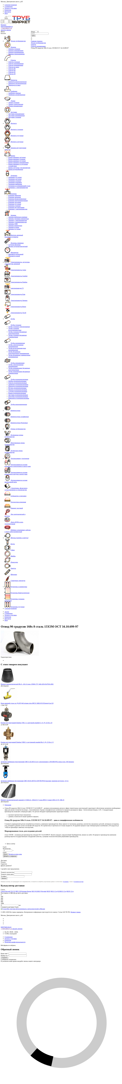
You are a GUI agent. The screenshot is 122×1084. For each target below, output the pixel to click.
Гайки (12, 550)
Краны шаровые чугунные (17, 161)
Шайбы (13, 556)
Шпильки (13, 574)
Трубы (12, 319)
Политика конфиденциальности (15, 942)
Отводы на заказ (13, 67)
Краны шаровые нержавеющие (18, 162)
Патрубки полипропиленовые (18, 396)
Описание (8, 805)
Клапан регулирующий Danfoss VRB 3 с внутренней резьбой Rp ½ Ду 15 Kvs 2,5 (27, 742)
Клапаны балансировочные (17, 199)
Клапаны (13, 194)
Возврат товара (76, 912)
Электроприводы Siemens (18, 300)
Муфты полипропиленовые (17, 381)
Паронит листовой (16, 508)
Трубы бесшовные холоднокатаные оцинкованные (18, 352)
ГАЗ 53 (12, 891)
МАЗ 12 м (54, 891)
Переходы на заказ (14, 85)
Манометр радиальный (15, 254)
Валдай (7, 891)
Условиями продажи (78, 881)
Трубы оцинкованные (17, 343)
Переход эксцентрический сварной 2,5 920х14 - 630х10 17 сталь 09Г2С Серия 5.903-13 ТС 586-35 (32, 800)
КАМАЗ (38, 891)
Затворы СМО (13, 224)
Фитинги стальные (16, 129)
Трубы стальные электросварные (19, 326)
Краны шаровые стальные (16, 159)
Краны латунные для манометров (19, 168)
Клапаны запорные (14, 197)
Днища (12, 101)
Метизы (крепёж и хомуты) (19, 538)
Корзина (3, 25)
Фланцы (13, 47)
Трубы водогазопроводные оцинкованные (17, 349)
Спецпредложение (11, 608)
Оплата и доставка (11, 8)
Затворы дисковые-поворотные (18, 219)
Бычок (29, 891)
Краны (12, 155)
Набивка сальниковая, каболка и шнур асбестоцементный (18, 530)
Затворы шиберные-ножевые (17, 217)
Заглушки (13, 112)
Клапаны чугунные (14, 204)
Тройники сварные (14, 93)
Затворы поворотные (15, 225)
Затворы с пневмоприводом (17, 222)
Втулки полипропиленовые (17, 388)
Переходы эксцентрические (17, 83)
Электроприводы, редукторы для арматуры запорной (17, 263)
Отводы (13, 60)
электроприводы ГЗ (17, 288)
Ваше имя (4, 953)
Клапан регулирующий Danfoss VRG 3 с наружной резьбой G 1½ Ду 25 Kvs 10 (26, 723)
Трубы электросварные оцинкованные (15, 345)
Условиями (65, 881)
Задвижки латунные (15, 179)
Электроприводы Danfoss (18, 282)
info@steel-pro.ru (6, 927)
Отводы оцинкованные (16, 63)
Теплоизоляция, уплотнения (19, 458)
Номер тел (5, 955)
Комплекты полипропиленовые (18, 398)
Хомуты (13, 568)
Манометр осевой (14, 256)
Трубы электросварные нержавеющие (15, 365)
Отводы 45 (11, 72)
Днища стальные (13, 102)
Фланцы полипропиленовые (17, 390)
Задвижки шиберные (15, 184)
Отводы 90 (11, 69)
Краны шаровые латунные (17, 157)
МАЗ (33, 891)
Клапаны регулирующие (16, 207)
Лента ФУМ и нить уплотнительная (14, 523)
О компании (9, 6)
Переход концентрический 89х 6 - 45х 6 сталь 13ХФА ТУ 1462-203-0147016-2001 (27, 684)
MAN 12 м (70, 891)
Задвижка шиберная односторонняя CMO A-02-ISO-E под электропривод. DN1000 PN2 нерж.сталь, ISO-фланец (37, 762)
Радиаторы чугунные (17, 607)
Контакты (8, 12)
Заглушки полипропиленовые (18, 395)
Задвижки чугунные (15, 177)
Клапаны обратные (14, 195)
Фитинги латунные (16, 142)
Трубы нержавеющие (17, 363)
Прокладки (14, 562)
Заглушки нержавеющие (16, 114)
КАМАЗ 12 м (62, 891)
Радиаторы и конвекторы (18, 587)
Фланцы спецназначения (16, 54)
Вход (6, 13)
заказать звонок (6, 30)
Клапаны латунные (14, 202)
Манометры (14, 252)
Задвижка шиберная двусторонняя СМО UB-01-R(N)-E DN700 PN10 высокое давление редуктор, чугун (34, 781)
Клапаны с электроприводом (17, 209)
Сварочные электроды (17, 580)
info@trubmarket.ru (7, 26)
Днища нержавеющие (15, 106)
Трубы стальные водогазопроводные (14, 329)
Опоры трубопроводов (18, 429)
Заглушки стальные (14, 117)
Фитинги (13, 123)
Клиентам (8, 10)
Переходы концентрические (17, 82)
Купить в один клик (15, 854)
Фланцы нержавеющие (15, 50)
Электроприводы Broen (18, 306)
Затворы (13, 215)
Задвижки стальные (14, 181)
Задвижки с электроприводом (18, 187)
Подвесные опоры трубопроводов (14, 451)
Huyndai (43, 891)
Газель (3, 891)
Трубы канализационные (18, 404)
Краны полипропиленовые (17, 393)
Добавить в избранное (10, 856)
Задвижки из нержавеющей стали (19, 186)
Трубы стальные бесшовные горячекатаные (17, 336)
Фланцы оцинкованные (16, 52)
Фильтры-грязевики (17, 243)
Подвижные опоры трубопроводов (14, 436)
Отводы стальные (14, 62)
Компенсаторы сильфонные (19, 416)
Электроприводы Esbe (17, 294)
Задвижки (13, 175)
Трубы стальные (15, 325)
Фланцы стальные (14, 49)
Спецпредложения (11, 5)
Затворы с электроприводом (17, 220)
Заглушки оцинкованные (16, 115)
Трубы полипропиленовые (19, 379)
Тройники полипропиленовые (18, 384)
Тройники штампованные (16, 95)
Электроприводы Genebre (18, 276)
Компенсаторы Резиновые (19, 423)
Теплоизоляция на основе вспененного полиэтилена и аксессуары (18, 465)
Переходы (13, 80)
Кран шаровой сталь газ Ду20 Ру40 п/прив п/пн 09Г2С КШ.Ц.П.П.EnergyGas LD (27, 703)
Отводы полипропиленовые (17, 383)
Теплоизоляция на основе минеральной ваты (16, 481)
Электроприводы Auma (18, 270)
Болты (12, 544)
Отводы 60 (11, 70)
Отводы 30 (11, 74)
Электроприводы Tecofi (18, 313)
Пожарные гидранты (11, 237)
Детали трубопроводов (18, 41)
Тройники (13, 91)
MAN (48, 891)
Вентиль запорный (16, 235)
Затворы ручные (13, 227)
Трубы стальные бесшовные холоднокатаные (17, 332)
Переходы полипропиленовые (18, 386)
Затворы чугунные (14, 229)
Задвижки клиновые (15, 182)
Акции (7, 612)
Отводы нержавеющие (15, 65)
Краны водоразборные (15, 169)
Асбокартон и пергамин (18, 496)
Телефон (3, 876)
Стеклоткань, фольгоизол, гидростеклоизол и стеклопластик (16, 489)
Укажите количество (7, 872)
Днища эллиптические (15, 104)
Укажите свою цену (7, 874)
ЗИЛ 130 (18, 891)
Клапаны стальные (14, 206)
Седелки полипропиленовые (17, 391)
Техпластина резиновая (18, 502)
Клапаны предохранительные (18, 200)
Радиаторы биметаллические (19, 593)
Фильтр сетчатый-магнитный (18, 246)
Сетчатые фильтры (14, 245)
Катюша (24, 891)
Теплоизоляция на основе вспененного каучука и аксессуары (16, 473)
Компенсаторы (15, 410)
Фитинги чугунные (16, 135)
